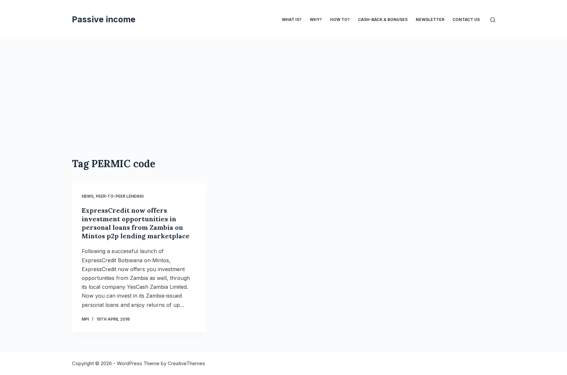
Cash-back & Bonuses (383, 19)
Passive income (104, 19)
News (88, 196)
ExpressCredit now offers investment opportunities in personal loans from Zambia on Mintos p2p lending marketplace (136, 223)
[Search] (492, 19)
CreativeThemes (186, 363)
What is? (292, 19)
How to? (340, 19)
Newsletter (430, 19)
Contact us (466, 19)
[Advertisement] (283, 108)
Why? (316, 19)
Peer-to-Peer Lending (120, 196)
